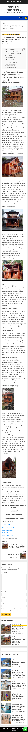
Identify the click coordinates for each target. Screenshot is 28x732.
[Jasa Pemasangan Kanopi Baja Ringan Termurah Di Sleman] (6, 674)
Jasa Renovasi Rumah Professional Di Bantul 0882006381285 (19, 685)
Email (3, 597)
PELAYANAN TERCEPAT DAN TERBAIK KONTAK (14, 61)
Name (3, 592)
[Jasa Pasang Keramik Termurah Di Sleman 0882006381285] (6, 708)
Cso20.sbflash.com (7, 530)
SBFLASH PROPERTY (14, 8)
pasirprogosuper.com (8, 527)
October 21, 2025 (17, 688)
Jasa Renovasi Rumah (17, 681)
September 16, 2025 (17, 722)
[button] (1, 17)
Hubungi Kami (10, 59)
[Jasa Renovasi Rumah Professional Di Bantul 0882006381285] (6, 685)
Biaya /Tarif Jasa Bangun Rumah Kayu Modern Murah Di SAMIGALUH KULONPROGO (18, 641)
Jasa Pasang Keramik (17, 704)
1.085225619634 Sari (11, 66)
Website (3, 603)
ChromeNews (20, 728)
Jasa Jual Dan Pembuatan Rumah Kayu (10, 34)
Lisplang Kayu (15, 693)
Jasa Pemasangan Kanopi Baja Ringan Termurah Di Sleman (18, 673)
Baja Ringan (15, 659)
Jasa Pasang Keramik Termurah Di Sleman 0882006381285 (18, 707)
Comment (4, 572)
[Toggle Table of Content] (23, 49)
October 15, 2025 (17, 700)
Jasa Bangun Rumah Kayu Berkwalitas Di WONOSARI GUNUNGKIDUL (18, 629)
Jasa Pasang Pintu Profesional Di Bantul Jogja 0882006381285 (18, 719)
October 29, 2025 (17, 677)
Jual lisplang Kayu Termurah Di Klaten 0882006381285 (18, 696)
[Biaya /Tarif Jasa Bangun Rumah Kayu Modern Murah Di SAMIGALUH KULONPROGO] (6, 640)
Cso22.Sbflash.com (7, 536)
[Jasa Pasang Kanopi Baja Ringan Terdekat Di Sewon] (6, 662)
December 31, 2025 (17, 666)
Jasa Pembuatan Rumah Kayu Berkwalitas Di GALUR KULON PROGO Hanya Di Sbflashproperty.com (12, 54)
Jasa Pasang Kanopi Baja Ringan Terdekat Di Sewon (18, 662)
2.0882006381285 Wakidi (12, 67)
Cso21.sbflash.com (7, 533)
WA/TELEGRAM (12, 64)
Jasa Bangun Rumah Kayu (11, 538)
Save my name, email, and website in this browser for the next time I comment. (14, 610)
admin (4, 44)
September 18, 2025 (17, 711)
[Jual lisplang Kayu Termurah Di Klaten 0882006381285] (6, 696)
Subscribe (26, 18)
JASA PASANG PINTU (17, 715)
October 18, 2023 (12, 44)
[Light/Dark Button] (20, 17)
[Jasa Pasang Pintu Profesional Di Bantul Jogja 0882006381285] (6, 719)
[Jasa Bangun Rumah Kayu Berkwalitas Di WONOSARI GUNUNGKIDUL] (6, 629)
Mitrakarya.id (6, 524)
